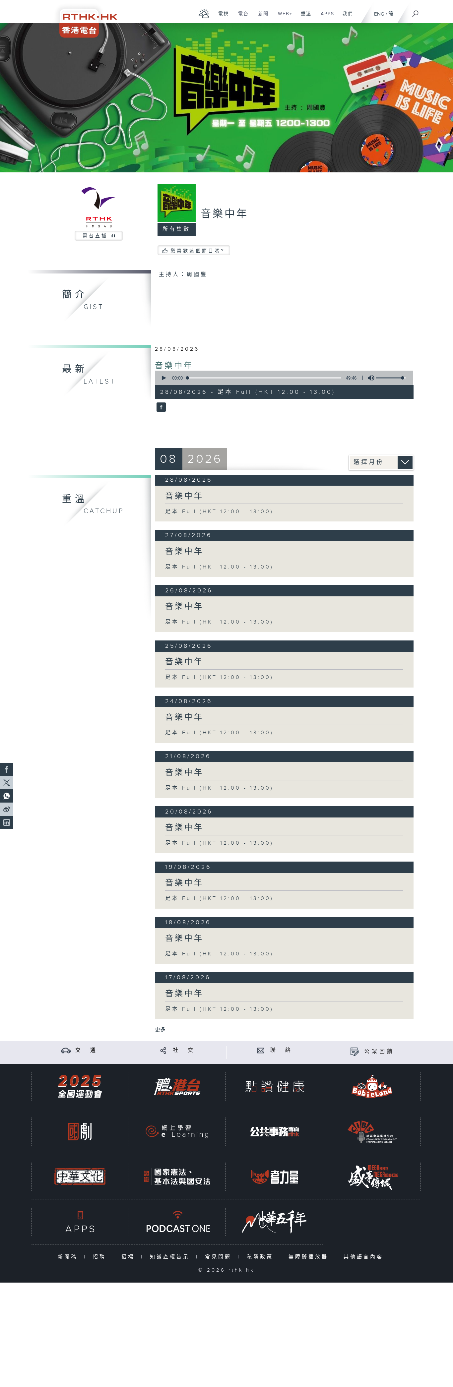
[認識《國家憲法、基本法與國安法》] (177, 1177)
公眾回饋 (379, 1052)
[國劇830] (80, 1131)
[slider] (391, 378)
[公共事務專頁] (274, 1131)
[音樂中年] (160, 407)
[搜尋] (416, 11)
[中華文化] (80, 1177)
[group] (369, 378)
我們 (345, 17)
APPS (325, 17)
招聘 (101, 1257)
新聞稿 (69, 1257)
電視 (221, 17)
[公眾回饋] (354, 1052)
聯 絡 (281, 1050)
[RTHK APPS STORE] (80, 1222)
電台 (241, 17)
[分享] (163, 1050)
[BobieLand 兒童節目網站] (372, 1086)
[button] (163, 378)
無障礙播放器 (310, 1257)
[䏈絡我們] (261, 1050)
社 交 (184, 1050)
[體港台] (177, 1086)
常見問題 (219, 1257)
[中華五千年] (274, 1222)
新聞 (261, 17)
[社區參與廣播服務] (372, 1131)
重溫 (303, 17)
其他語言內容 (365, 1257)
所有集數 (176, 229)
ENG (379, 14)
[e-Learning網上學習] (177, 1131)
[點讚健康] (274, 1086)
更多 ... (163, 1030)
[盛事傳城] (372, 1177)
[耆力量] (274, 1177)
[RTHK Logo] (83, 19)
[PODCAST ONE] (177, 1222)
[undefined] (204, 13)
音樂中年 (174, 366)
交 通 (86, 1050)
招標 (129, 1257)
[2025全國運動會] (80, 1086)
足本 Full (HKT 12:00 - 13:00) (219, 512)
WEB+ (282, 17)
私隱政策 (261, 1257)
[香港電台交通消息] (66, 1050)
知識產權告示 (171, 1257)
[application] (281, 378)
